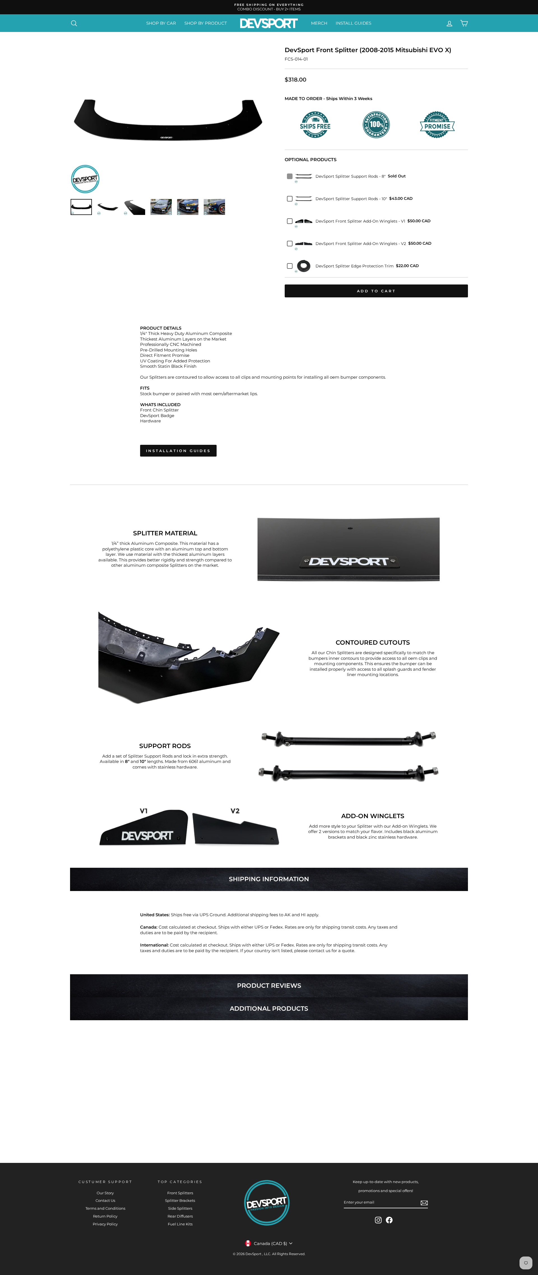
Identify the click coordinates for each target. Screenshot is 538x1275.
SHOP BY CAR (161, 23)
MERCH (319, 23)
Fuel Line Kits (180, 1224)
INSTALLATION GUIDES (178, 450)
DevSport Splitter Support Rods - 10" (351, 198)
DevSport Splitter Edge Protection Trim (355, 266)
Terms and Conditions (105, 1208)
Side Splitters (180, 1208)
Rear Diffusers (180, 1216)
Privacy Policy (105, 1224)
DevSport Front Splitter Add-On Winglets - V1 (360, 221)
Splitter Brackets (180, 1200)
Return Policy (105, 1216)
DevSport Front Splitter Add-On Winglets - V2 (361, 243)
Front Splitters (180, 1193)
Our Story (105, 1193)
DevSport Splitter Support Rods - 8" (351, 176)
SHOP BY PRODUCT (205, 23)
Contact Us (105, 1200)
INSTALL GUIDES (353, 23)
